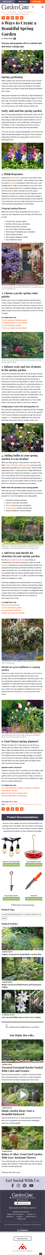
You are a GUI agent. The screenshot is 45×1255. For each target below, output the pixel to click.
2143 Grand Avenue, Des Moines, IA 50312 (23, 1198)
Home (3, 12)
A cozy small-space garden (12, 608)
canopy (20, 576)
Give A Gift (7, 2)
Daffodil (9, 505)
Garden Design (12, 12)
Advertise (9, 1216)
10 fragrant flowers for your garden (14, 323)
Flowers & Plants (8, 1015)
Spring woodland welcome (11, 610)
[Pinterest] (24, 1186)
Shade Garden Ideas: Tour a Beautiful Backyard (18, 1112)
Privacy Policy (30, 1216)
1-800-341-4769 (23, 1200)
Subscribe (36, 2)
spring (40, 804)
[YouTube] (31, 1186)
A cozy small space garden (11, 325)
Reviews (19, 1216)
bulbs (6, 804)
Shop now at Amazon (11, 865)
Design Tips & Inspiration (26, 12)
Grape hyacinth (11, 508)
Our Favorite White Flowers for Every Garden (21, 1017)
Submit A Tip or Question (15, 1214)
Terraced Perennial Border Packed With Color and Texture (22, 1069)
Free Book (22, 2)
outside (12, 183)
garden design (14, 804)
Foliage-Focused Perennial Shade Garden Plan (21, 954)
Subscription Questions (21, 1212)
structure (5, 565)
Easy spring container (10, 791)
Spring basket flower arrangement (14, 796)
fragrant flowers (15, 178)
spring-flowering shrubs (15, 560)
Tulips (8, 465)
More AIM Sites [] (22, 1238)
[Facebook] (13, 1186)
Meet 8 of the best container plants (15, 793)
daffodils (14, 465)
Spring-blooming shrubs (11, 605)
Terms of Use (21, 1219)
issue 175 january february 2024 (28, 804)
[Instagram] (18, 1186)
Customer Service (23, 1203)
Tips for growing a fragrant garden (14, 320)
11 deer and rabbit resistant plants (14, 328)
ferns (9, 418)
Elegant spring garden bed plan (13, 613)
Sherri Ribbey (8, 38)
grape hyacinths (24, 465)
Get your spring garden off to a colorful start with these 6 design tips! (22, 45)
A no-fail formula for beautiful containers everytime (21, 788)
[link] (22, 905)
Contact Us (31, 1214)
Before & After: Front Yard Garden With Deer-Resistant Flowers (22, 1155)
